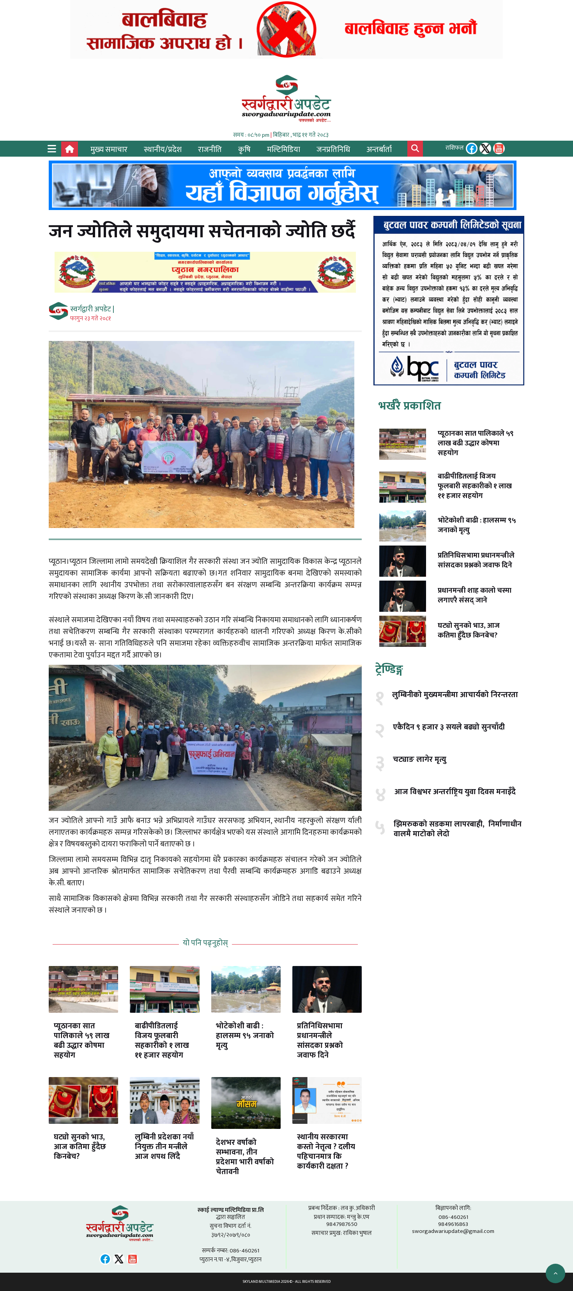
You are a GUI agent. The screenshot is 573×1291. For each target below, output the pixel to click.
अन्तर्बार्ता (379, 149)
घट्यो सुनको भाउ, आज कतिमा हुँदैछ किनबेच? (80, 1146)
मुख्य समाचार (108, 149)
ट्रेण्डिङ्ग (389, 669)
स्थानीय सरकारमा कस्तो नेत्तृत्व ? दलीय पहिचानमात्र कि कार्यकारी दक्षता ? (326, 1151)
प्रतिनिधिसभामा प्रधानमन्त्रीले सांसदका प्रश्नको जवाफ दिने (320, 1040)
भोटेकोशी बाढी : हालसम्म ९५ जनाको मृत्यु (245, 1035)
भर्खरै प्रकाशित (409, 406)
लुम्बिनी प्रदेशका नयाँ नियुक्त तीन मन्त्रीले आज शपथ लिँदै (164, 1146)
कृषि (244, 149)
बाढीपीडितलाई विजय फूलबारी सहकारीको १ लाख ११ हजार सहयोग (162, 1040)
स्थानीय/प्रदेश (163, 149)
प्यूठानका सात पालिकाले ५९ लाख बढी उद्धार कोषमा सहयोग (82, 1040)
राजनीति (210, 149)
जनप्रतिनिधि (333, 149)
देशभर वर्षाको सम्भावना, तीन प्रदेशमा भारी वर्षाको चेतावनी (245, 1157)
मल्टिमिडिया (283, 149)
